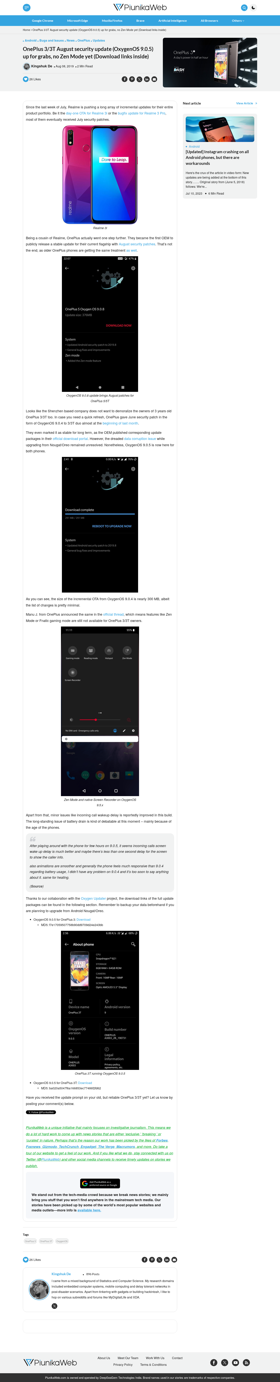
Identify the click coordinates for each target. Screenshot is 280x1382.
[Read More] (220, 129)
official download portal (70, 438)
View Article (244, 103)
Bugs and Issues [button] (51, 40)
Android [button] (31, 40)
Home (26, 30)
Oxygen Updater (93, 898)
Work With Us (155, 1358)
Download (83, 919)
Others (237, 20)
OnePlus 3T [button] (46, 1241)
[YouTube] (235, 1362)
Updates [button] (99, 40)
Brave (140, 20)
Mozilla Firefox (112, 20)
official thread (113, 614)
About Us (104, 1358)
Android (194, 146)
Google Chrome (42, 20)
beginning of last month (120, 422)
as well (131, 250)
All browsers (209, 20)
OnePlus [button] (84, 40)
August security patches (137, 243)
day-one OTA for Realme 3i (86, 112)
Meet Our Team (128, 1358)
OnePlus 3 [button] (30, 1241)
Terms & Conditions (153, 1365)
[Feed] (246, 1362)
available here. (89, 1210)
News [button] (71, 40)
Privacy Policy (123, 1365)
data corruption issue (140, 438)
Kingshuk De (41, 66)
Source (36, 886)
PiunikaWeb (50, 1159)
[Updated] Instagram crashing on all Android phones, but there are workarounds (217, 157)
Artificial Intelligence (172, 20)
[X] (224, 1362)
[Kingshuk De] (38, 1289)
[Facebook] (213, 1362)
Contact (177, 1358)
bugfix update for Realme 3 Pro (141, 112)
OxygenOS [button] (62, 1241)
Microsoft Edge (77, 20)
